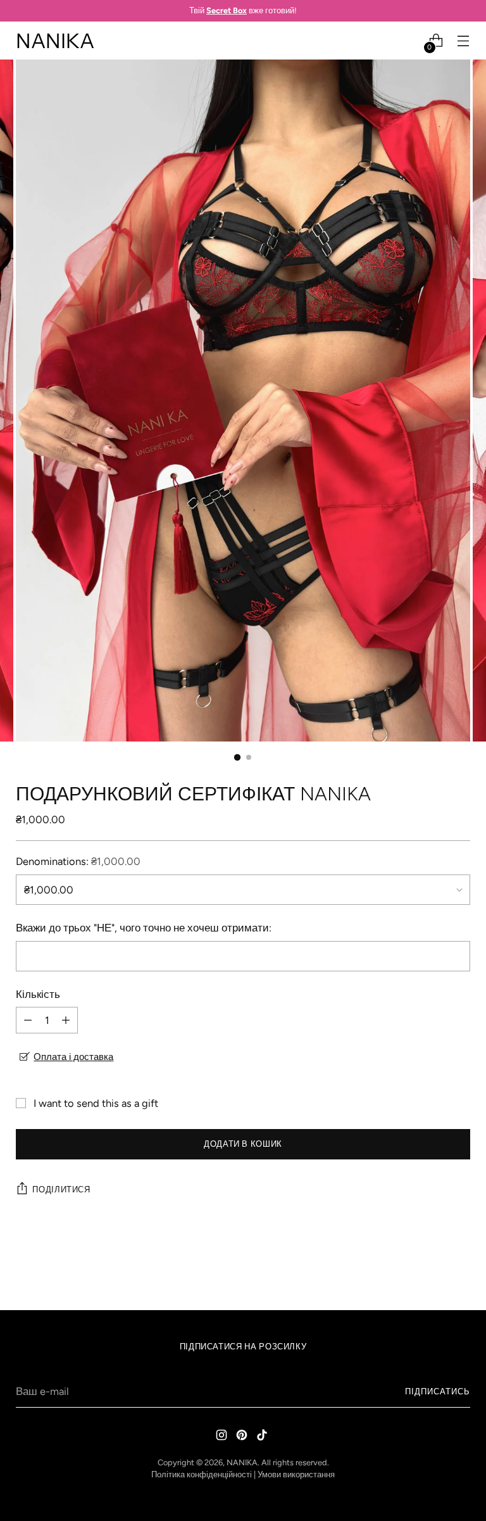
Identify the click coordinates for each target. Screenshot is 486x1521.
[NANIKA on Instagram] (222, 1437)
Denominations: (78, 861)
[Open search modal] (409, 41)
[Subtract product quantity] (27, 1020)
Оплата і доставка (73, 1057)
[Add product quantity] (65, 1020)
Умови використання (296, 1474)
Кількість (38, 994)
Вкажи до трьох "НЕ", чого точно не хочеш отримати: (143, 927)
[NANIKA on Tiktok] (263, 1437)
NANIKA (242, 1462)
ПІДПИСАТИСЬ (437, 1391)
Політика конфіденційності (201, 1474)
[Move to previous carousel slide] (430, 1267)
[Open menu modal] (464, 41)
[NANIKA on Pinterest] (243, 1437)
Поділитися (61, 1189)
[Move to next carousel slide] (459, 1266)
